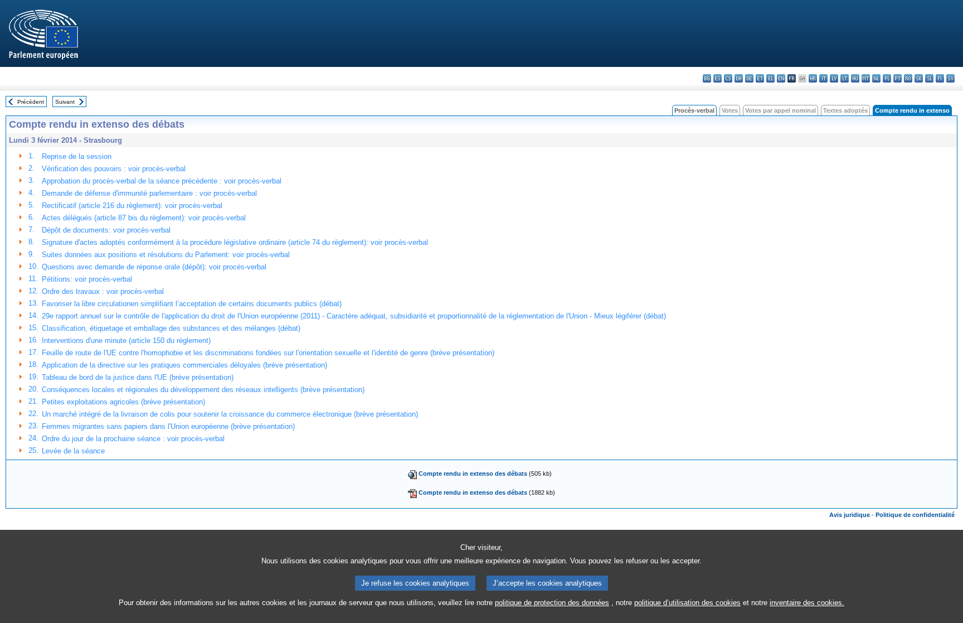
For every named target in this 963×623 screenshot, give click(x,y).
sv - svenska (950, 78)
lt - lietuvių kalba (844, 78)
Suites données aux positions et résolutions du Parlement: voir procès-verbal (166, 254)
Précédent (30, 102)
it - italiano (823, 78)
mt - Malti (866, 78)
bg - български (707, 78)
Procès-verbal (694, 110)
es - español (717, 78)
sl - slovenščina (929, 78)
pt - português (897, 78)
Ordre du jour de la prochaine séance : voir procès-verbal (133, 438)
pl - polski (887, 78)
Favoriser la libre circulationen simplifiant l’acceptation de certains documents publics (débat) (192, 304)
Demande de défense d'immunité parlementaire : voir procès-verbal (149, 193)
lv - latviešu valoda (834, 78)
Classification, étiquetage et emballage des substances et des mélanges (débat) (171, 328)
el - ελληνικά (770, 78)
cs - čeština (728, 78)
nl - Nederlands (876, 78)
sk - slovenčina (919, 78)
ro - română (908, 78)
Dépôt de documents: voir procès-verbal (106, 230)
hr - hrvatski (813, 78)
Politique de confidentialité (915, 514)
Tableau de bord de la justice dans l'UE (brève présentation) (138, 377)
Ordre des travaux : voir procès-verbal (103, 291)
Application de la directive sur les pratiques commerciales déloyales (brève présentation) (184, 365)
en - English (781, 78)
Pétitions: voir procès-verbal (87, 279)
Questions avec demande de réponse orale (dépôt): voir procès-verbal (154, 267)
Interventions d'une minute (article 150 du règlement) (126, 340)
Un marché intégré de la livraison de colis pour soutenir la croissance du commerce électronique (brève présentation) (230, 414)
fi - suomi (940, 78)
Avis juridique (849, 514)
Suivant (65, 102)
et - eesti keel (760, 78)
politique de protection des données (552, 602)
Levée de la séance (73, 451)
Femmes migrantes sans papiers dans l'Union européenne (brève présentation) (168, 426)
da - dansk (739, 78)
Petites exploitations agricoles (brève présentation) (123, 402)
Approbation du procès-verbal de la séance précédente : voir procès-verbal (161, 181)
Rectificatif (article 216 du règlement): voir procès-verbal (132, 205)
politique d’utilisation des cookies (687, 602)
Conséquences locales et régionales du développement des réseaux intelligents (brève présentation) (203, 389)
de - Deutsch (749, 78)
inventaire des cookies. (807, 602)
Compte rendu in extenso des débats (473, 473)
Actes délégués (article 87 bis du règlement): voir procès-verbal (144, 218)
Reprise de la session (76, 156)
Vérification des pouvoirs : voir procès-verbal (114, 169)
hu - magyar (855, 78)
